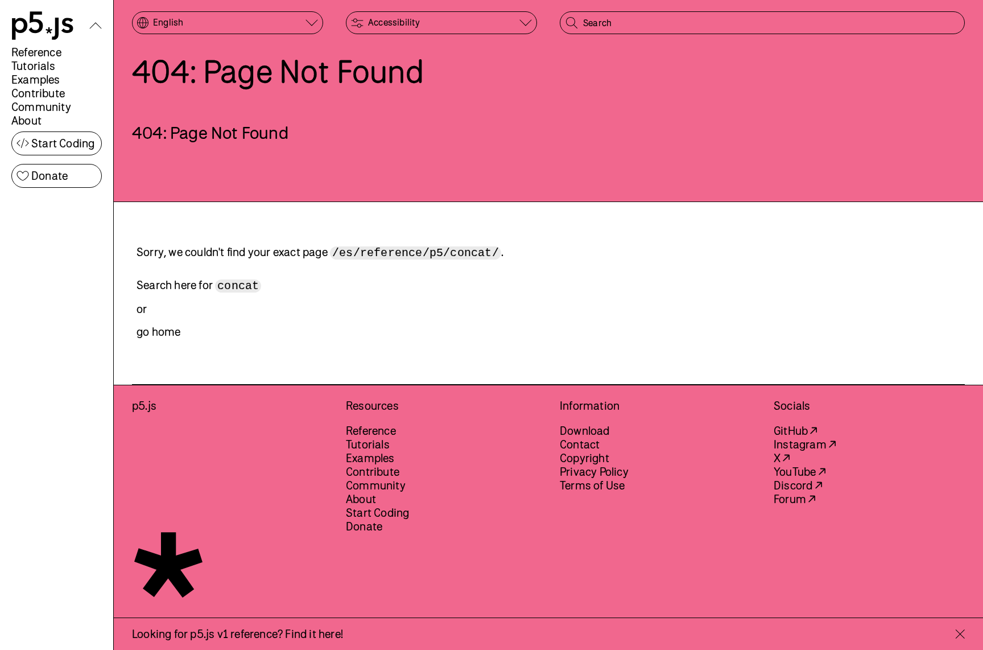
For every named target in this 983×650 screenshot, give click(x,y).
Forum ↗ (794, 498)
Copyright (584, 457)
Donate (49, 175)
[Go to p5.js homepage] (42, 25)
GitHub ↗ (795, 430)
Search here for (198, 285)
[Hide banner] (960, 634)
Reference (36, 52)
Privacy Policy (594, 471)
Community (41, 106)
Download (585, 430)
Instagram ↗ (805, 444)
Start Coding (62, 143)
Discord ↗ (798, 485)
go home (158, 331)
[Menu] (95, 25)
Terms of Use (592, 485)
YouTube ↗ (799, 471)
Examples (35, 79)
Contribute (38, 93)
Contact (580, 444)
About (26, 120)
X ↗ (782, 457)
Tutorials (33, 65)
